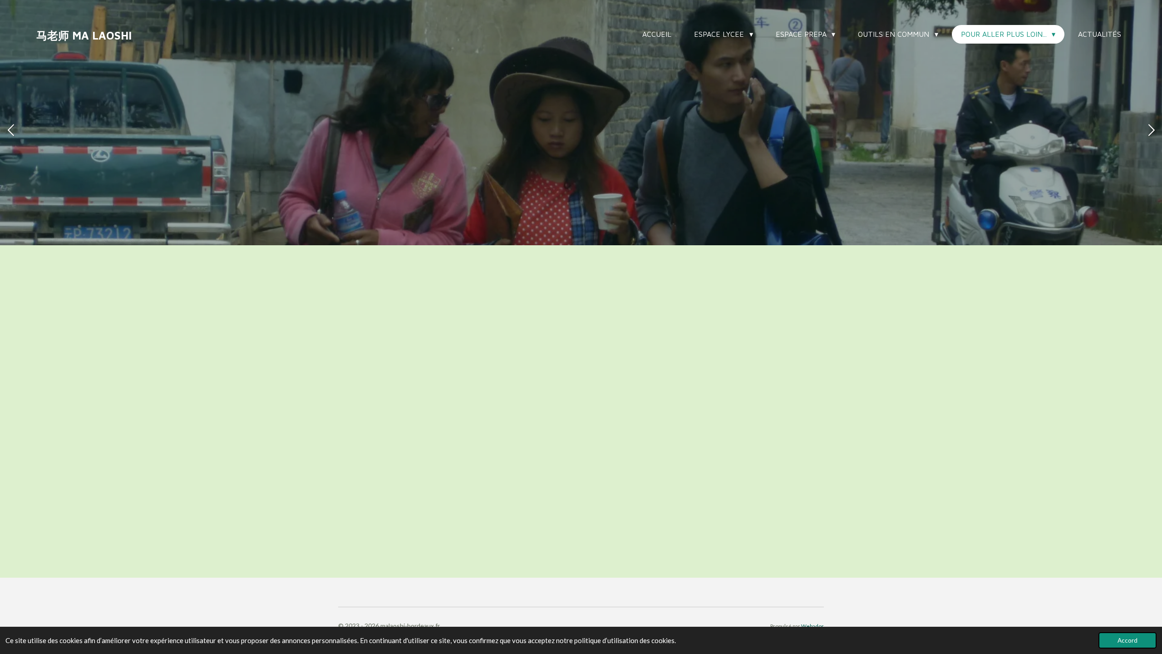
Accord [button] (1127, 640)
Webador (812, 626)
